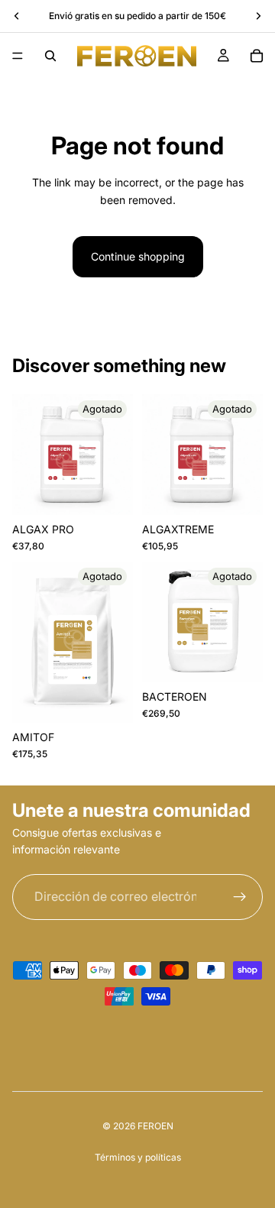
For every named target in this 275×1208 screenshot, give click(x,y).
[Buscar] (50, 56)
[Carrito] (256, 56)
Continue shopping (138, 256)
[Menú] (17, 55)
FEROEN (155, 1126)
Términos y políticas (138, 1157)
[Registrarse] (240, 897)
